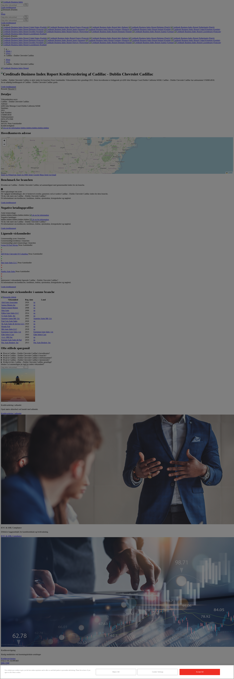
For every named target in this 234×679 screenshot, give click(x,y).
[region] (117, 672)
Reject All (115, 672)
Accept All (199, 672)
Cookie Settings (157, 672)
